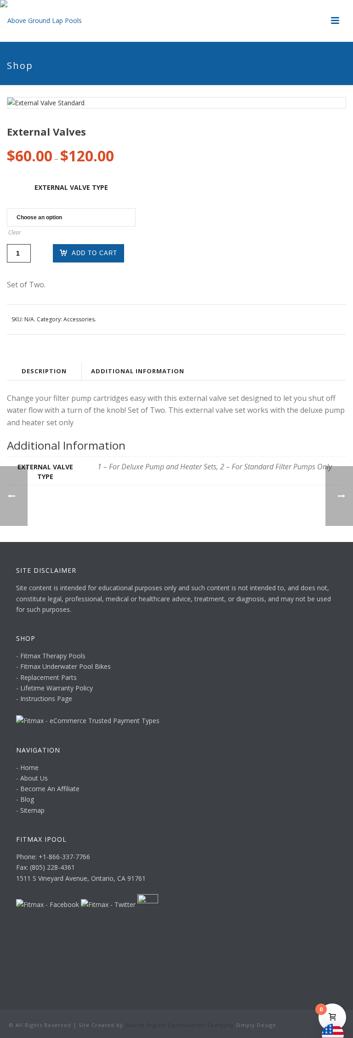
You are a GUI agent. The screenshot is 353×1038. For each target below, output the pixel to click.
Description (44, 371)
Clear (14, 232)
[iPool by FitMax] (41, 20)
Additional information (137, 371)
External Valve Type (71, 187)
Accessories (79, 319)
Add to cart (94, 253)
